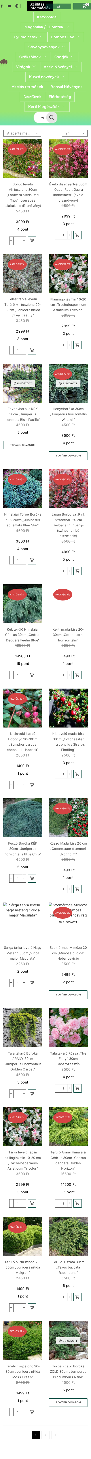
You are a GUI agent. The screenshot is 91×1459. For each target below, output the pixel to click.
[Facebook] (1, 6)
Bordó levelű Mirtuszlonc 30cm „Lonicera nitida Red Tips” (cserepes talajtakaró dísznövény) (22, 195)
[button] (32, 241)
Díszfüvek (32, 96)
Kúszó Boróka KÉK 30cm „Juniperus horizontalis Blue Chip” (22, 848)
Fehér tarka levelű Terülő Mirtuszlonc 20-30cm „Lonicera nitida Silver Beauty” (22, 307)
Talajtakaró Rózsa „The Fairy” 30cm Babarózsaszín (68, 1058)
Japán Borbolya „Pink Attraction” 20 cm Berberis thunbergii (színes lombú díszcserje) (68, 525)
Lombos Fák (62, 37)
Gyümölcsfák (26, 37)
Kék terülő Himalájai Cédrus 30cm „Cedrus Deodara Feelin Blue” (22, 634)
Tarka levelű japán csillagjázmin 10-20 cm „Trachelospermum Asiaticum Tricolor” (23, 1160)
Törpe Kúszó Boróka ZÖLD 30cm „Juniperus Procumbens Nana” (68, 1371)
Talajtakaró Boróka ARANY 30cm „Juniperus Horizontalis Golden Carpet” (23, 1061)
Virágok (23, 67)
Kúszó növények (44, 77)
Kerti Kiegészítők (44, 106)
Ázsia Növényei (58, 67)
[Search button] (51, 117)
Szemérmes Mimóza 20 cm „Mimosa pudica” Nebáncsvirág (68, 953)
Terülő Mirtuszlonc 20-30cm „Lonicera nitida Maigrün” (22, 1267)
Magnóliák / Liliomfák (43, 27)
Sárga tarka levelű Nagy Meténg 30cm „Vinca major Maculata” (23, 953)
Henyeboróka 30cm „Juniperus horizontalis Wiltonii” (68, 414)
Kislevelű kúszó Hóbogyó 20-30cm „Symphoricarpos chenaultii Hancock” (22, 742)
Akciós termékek (27, 87)
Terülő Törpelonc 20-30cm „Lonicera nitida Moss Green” (23, 1371)
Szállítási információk (40, 6)
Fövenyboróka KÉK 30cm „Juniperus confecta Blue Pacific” (23, 414)
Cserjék (61, 57)
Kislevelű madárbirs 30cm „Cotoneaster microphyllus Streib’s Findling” (68, 742)
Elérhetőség (60, 96)
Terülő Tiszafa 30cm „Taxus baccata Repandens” (68, 1267)
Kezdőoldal (47, 17)
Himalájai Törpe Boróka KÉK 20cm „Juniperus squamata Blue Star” (22, 519)
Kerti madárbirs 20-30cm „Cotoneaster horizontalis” (68, 634)
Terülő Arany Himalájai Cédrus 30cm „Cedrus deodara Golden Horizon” (68, 1160)
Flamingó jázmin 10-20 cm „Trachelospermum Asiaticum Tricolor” (68, 304)
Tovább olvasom (22, 445)
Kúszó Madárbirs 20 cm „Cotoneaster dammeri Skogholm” (68, 848)
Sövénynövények (44, 47)
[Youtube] (9, 6)
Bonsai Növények (66, 87)
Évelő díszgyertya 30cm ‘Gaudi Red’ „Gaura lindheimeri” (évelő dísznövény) (68, 192)
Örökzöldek (30, 57)
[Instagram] (16, 6)
